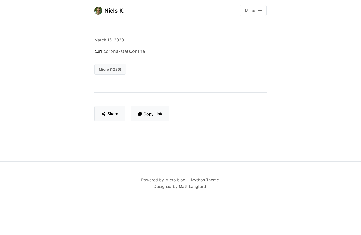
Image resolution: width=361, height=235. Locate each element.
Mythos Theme (205, 179)
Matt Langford (192, 186)
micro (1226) (110, 69)
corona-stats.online (124, 51)
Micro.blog (175, 179)
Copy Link (152, 113)
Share (112, 113)
